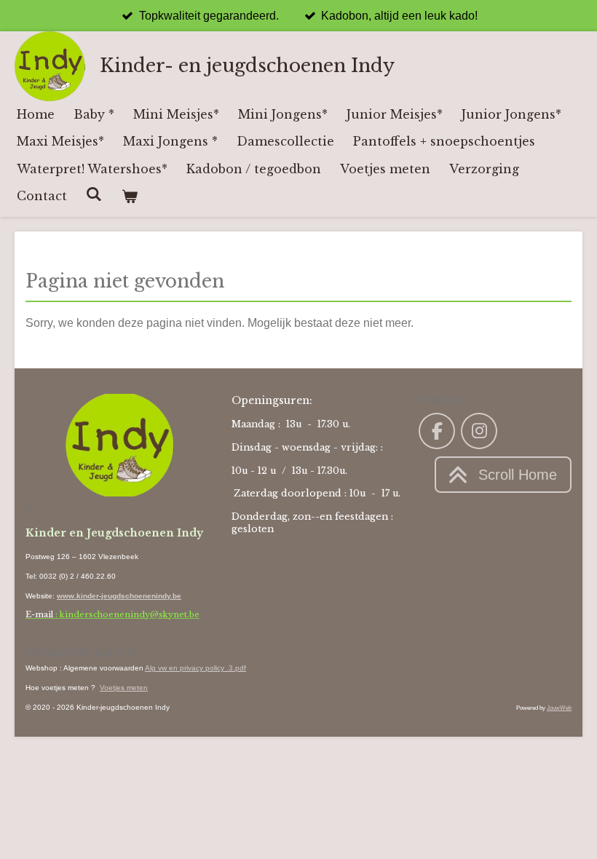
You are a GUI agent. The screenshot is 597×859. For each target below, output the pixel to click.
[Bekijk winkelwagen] (128, 196)
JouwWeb (559, 707)
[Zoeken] (93, 194)
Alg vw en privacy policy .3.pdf (195, 668)
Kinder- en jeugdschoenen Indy (247, 66)
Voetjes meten (124, 688)
